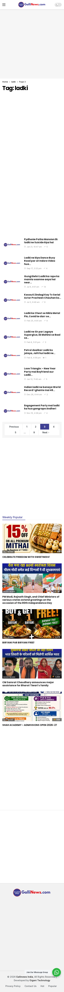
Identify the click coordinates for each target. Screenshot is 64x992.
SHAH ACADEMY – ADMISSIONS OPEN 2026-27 (29, 725)
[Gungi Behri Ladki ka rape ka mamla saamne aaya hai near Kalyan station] (12, 282)
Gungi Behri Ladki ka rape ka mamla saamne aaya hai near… (41, 279)
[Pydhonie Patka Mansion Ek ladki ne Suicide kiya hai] (12, 245)
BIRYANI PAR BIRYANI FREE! (18, 642)
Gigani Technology (40, 980)
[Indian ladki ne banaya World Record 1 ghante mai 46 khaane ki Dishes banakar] (12, 392)
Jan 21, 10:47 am (34, 247)
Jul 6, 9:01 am (33, 287)
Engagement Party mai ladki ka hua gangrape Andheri (41, 407)
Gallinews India (24, 976)
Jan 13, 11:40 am (34, 379)
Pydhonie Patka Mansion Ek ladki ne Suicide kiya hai (41, 241)
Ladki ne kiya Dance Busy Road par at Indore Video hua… (39, 261)
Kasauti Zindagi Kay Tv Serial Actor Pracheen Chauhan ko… (42, 296)
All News (8, 552)
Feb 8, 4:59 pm (34, 358)
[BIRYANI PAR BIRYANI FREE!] (32, 624)
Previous (14, 426)
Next (44, 432)
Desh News (9, 591)
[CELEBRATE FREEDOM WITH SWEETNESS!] (32, 538)
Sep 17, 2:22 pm (34, 268)
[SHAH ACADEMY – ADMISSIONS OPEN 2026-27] (32, 706)
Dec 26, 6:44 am (34, 394)
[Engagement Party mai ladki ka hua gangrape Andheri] (12, 411)
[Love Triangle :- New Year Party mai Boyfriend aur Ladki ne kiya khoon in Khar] (12, 374)
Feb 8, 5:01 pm (33, 342)
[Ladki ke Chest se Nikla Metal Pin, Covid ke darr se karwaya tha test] (12, 318)
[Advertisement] (32, 43)
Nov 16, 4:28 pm (34, 413)
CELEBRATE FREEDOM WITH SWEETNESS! (26, 557)
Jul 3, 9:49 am (33, 302)
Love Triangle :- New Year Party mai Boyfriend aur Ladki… (40, 371)
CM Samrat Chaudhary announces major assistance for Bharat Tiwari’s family (28, 684)
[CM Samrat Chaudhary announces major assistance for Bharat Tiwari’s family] (32, 664)
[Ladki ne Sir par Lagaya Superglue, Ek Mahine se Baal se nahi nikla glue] (12, 337)
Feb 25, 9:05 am (34, 321)
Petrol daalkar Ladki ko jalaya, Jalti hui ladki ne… (39, 351)
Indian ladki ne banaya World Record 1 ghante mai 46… (42, 388)
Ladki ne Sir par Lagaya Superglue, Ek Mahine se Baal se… (42, 335)
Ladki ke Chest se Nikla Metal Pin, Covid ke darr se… (42, 314)
